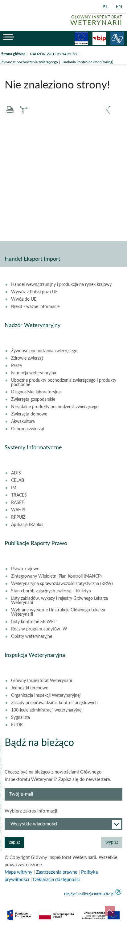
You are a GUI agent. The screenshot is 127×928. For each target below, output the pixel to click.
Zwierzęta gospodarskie (33, 399)
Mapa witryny (18, 872)
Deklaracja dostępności (56, 879)
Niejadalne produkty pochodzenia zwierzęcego (55, 407)
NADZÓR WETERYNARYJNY (53, 54)
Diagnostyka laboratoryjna (36, 392)
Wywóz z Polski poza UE (34, 292)
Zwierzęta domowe (29, 414)
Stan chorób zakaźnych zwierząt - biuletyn (51, 591)
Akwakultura (23, 421)
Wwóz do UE (23, 299)
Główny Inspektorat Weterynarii (41, 681)
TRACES (19, 495)
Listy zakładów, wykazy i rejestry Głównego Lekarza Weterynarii (59, 600)
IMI (14, 488)
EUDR (17, 725)
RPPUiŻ (18, 517)
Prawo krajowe (25, 569)
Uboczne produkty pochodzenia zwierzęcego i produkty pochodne (63, 382)
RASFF (17, 503)
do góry (110, 911)
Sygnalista (20, 717)
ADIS (16, 473)
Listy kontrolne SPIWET (33, 622)
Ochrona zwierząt (27, 429)
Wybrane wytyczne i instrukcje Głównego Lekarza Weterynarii (58, 612)
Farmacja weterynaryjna (33, 373)
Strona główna (13, 54)
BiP (99, 38)
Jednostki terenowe (29, 688)
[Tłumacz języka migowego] (117, 38)
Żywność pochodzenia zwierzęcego (29, 62)
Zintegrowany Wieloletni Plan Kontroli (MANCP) (56, 576)
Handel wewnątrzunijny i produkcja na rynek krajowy (61, 285)
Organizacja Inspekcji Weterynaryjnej (45, 695)
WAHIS (18, 510)
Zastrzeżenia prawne (56, 872)
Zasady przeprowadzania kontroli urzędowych (54, 703)
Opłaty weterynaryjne (31, 636)
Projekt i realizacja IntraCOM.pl (89, 894)
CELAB (17, 480)
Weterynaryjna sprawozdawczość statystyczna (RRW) (62, 584)
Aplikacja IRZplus (27, 525)
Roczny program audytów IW (39, 629)
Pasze (16, 366)
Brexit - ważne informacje (35, 307)
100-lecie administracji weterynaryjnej (46, 710)
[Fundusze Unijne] (81, 38)
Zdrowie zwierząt (27, 358)
